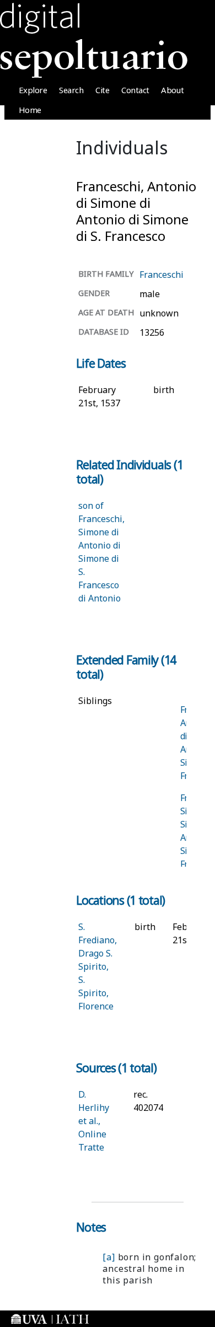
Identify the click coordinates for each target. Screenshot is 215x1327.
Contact (135, 89)
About (172, 89)
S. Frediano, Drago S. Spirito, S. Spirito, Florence (97, 966)
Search (71, 89)
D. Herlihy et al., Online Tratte (93, 1120)
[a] (109, 1257)
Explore (33, 89)
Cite (102, 89)
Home (30, 109)
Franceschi (161, 274)
